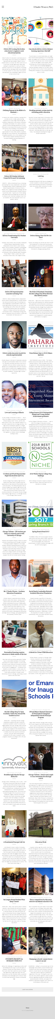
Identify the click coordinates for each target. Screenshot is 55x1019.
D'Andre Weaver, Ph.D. (43, 7)
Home (27, 1008)
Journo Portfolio (29, 1010)
